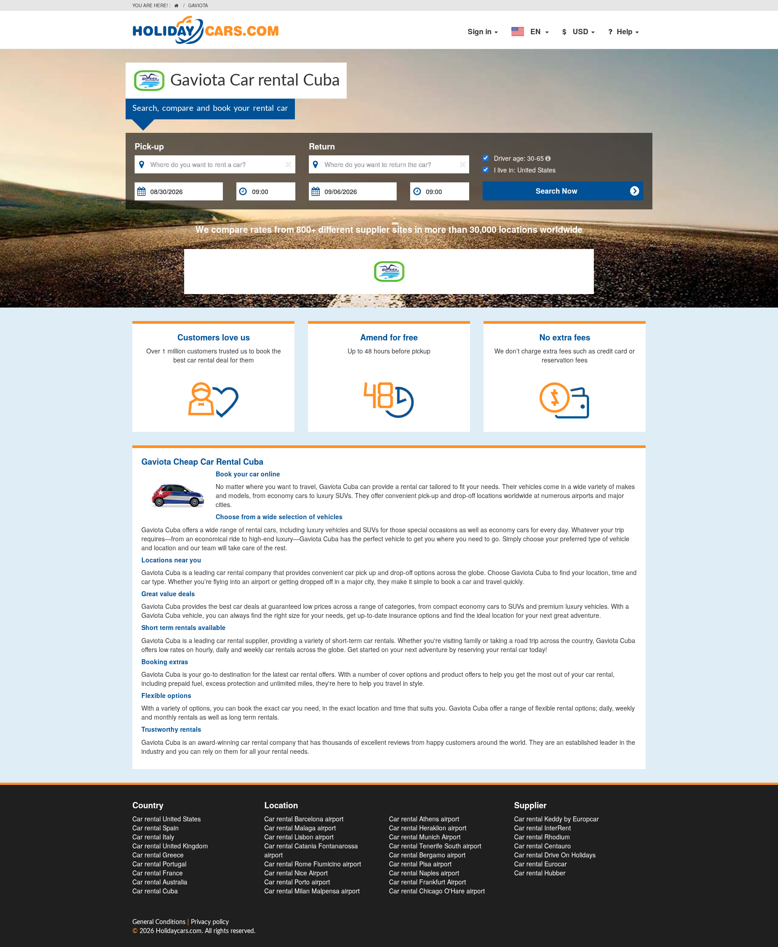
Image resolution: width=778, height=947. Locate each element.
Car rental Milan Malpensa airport (312, 890)
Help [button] (625, 31)
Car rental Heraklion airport (427, 827)
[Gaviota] (389, 270)
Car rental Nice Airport (296, 872)
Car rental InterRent (542, 827)
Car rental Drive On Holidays (555, 854)
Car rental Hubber (539, 872)
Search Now (587, 191)
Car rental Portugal (159, 863)
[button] (530, 31)
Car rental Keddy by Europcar (556, 818)
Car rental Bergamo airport (427, 854)
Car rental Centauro (542, 845)
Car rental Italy (153, 836)
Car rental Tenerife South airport (435, 845)
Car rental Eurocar (540, 863)
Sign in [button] (480, 31)
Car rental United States (166, 818)
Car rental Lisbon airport (299, 836)
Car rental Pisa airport (420, 863)
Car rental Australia (159, 881)
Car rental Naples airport (424, 872)
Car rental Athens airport (424, 818)
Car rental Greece (158, 854)
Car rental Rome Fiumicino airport (312, 863)
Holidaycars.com (179, 931)
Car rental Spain (155, 827)
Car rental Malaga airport (300, 827)
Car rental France (157, 872)
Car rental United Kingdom (170, 845)
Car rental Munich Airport (425, 836)
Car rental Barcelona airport (304, 818)
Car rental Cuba (155, 890)
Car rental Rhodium (542, 836)
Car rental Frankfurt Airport (427, 881)
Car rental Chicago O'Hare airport (437, 890)
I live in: (522, 169)
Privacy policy (210, 922)
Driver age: (516, 158)
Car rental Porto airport (297, 881)
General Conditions (159, 922)
